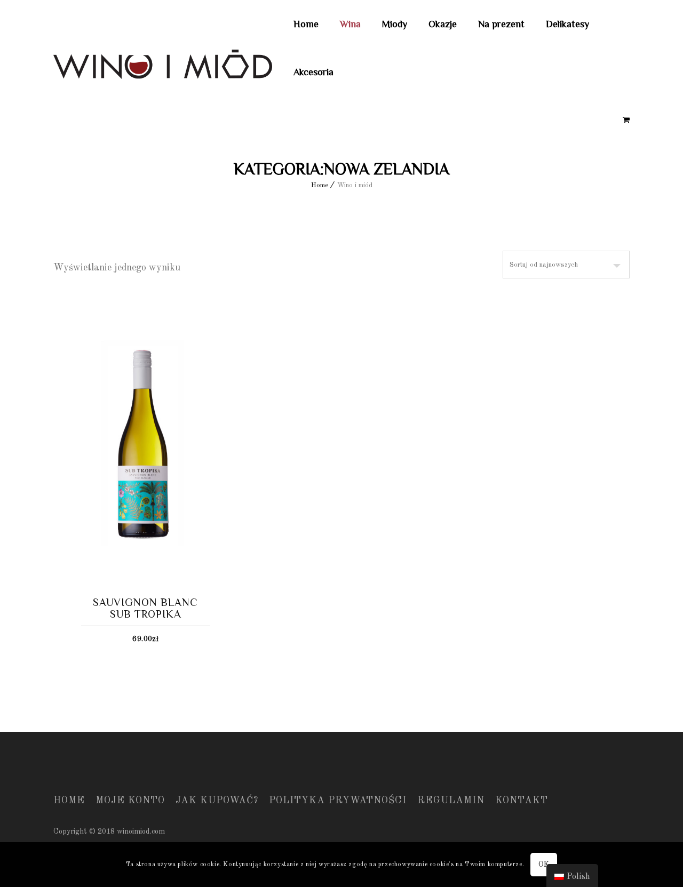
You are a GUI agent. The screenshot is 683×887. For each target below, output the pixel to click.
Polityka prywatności (338, 800)
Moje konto (130, 800)
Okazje (442, 24)
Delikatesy (567, 24)
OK (544, 864)
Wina (350, 24)
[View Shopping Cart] (626, 120)
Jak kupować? (217, 800)
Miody (394, 24)
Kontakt (521, 800)
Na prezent (501, 24)
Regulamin (451, 800)
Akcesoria (313, 72)
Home (306, 24)
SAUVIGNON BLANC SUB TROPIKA (145, 608)
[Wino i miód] (162, 67)
